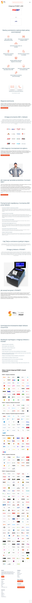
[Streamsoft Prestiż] (28, 422)
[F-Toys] (4, 499)
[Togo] (4, 544)
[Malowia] (14, 555)
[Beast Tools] (4, 482)
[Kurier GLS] (18, 438)
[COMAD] (23, 488)
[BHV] (4, 397)
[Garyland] (14, 502)
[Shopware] (14, 408)
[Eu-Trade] (23, 496)
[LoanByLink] (4, 468)
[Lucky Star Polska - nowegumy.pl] (23, 516)
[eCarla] (18, 493)
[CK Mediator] (14, 564)
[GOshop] (23, 411)
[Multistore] (28, 524)
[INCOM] (18, 507)
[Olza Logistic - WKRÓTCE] (9, 446)
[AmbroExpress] (4, 444)
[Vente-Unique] (28, 391)
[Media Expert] (4, 391)
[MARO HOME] (23, 519)
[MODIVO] (4, 383)
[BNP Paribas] (23, 460)
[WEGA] (14, 547)
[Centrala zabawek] (14, 488)
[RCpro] (23, 533)
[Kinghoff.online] (28, 510)
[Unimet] (18, 544)
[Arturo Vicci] (23, 476)
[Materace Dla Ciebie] (28, 519)
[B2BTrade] (18, 479)
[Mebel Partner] (18, 522)
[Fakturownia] (23, 425)
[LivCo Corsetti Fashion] (18, 516)
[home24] (18, 388)
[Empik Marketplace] (23, 377)
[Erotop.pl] (18, 496)
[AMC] (28, 474)
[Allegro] (4, 377)
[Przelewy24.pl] (23, 457)
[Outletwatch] (4, 530)
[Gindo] (18, 564)
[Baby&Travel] (23, 479)
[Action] (9, 474)
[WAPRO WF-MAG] (4, 416)
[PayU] (14, 457)
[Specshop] (4, 561)
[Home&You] (14, 383)
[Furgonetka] (18, 441)
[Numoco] (14, 527)
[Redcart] (28, 408)
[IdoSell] (23, 405)
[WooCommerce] (18, 405)
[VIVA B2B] (4, 547)
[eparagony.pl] (9, 427)
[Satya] (28, 536)
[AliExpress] (9, 386)
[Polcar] (14, 533)
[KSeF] (28, 427)
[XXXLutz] (14, 394)
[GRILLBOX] (23, 502)
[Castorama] (28, 383)
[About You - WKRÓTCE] (18, 400)
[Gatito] (23, 553)
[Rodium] (18, 536)
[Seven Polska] (4, 538)
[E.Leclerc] (9, 394)
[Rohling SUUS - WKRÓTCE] (4, 446)
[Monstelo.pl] (14, 524)
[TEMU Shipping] (28, 449)
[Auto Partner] (4, 479)
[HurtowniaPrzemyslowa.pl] (28, 505)
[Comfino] (9, 468)
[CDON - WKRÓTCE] (14, 400)
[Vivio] (9, 547)
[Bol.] (9, 391)
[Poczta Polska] (28, 438)
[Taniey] (23, 388)
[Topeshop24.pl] (14, 544)
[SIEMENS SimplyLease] (4, 460)
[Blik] (18, 460)
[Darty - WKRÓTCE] (9, 400)
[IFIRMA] (14, 427)
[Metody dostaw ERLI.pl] (14, 449)
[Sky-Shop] (4, 411)
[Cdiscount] (28, 386)
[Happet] (4, 505)
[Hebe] (14, 386)
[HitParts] (14, 505)
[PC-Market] (14, 422)
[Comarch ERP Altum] (23, 419)
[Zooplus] (23, 394)
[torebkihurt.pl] (23, 558)
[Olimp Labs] (18, 527)
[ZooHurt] (14, 550)
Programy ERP (19, 574)
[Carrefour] (23, 391)
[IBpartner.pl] (9, 558)
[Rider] (14, 536)
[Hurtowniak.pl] (23, 505)
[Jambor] (28, 507)
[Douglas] (18, 386)
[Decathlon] (9, 383)
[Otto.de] (23, 380)
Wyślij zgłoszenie (20, 581)
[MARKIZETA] (18, 519)
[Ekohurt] (4, 496)
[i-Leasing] (18, 466)
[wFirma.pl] (14, 416)
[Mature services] (9, 522)
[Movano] (23, 524)
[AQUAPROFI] (9, 564)
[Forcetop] (28, 499)
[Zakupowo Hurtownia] (18, 561)
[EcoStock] (23, 493)
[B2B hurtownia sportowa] (14, 479)
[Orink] (28, 527)
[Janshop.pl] (4, 510)
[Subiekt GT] (23, 416)
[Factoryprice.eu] (14, 553)
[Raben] (28, 444)
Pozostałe (18, 577)
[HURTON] (4, 564)
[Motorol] (18, 524)
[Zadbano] (23, 444)
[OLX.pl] (18, 377)
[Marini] (14, 519)
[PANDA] (14, 530)
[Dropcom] (9, 493)
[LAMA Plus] (14, 513)
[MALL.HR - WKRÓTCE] (28, 400)
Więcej (3, 576)
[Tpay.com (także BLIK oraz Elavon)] (4, 457)
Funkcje (2, 580)
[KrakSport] (4, 513)
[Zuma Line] (9, 561)
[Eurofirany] (28, 558)
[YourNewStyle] (4, 550)
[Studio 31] (18, 541)
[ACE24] (4, 474)
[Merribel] (28, 561)
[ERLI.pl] (28, 377)
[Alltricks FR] (9, 397)
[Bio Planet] (9, 553)
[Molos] (4, 524)
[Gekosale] (4, 408)
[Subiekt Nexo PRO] (18, 416)
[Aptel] (9, 476)
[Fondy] (14, 463)
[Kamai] (14, 510)
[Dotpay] (9, 457)
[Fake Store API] (14, 561)
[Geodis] (18, 446)
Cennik (2, 591)
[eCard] (4, 463)
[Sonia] (23, 538)
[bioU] (14, 485)
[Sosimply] (28, 538)
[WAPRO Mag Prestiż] (18, 419)
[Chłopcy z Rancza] (18, 488)
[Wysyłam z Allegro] (18, 444)
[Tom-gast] (9, 544)
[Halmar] (28, 502)
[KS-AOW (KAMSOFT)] (4, 422)
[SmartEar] (14, 538)
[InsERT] (4, 433)
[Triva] (18, 425)
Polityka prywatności (3, 596)
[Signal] (9, 538)
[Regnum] (4, 536)
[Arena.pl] (14, 377)
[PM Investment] (9, 533)
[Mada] (4, 519)
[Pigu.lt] (18, 383)
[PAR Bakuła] (18, 530)
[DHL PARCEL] (9, 438)
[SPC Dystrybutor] (4, 541)
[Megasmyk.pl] (23, 522)
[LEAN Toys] (28, 513)
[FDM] (18, 499)
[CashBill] (28, 460)
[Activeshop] (14, 474)
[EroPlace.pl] (14, 496)
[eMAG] (14, 380)
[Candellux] (9, 488)
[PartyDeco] (28, 530)
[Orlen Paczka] (23, 441)
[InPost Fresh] (18, 380)
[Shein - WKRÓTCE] (28, 397)
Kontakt (2, 586)
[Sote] (14, 411)
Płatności (18, 576)
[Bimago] (28, 482)
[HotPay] (14, 460)
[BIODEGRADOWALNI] (4, 485)
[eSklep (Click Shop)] (28, 405)
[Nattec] (4, 527)
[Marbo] (9, 519)
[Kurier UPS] (14, 438)
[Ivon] (23, 507)
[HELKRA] (9, 505)
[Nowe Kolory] (4, 449)
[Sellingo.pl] (4, 405)
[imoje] (18, 463)
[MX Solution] (14, 522)
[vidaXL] (28, 544)
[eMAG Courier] (4, 452)
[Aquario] (14, 476)
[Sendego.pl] (4, 438)
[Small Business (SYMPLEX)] (23, 422)
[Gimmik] (18, 502)
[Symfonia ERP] (14, 425)
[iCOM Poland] (4, 507)
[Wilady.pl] (23, 547)
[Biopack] (9, 485)
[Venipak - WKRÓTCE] (28, 446)
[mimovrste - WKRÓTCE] (23, 400)
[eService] (9, 463)
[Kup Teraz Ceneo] (4, 380)
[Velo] (23, 544)
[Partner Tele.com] (23, 530)
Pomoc (2, 592)
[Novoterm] (14, 558)
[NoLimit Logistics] (9, 444)
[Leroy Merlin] (9, 388)
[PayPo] (14, 466)
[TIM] (28, 541)
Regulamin (2, 593)
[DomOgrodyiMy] (4, 493)
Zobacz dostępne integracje (5, 155)
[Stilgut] (14, 541)
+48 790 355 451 (19, 584)
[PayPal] (18, 457)
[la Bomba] (9, 513)
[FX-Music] (9, 502)
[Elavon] (14, 468)
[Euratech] (28, 496)
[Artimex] (18, 476)
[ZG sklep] (9, 550)
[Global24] (23, 446)
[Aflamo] (4, 558)
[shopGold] (18, 408)
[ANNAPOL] (4, 476)
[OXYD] (9, 530)
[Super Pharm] (4, 394)
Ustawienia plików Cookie (4, 587)
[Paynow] (28, 463)
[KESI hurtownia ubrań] (23, 510)
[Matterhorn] (4, 522)
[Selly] (18, 411)
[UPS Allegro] (14, 444)
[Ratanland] (18, 558)
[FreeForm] (4, 502)
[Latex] (23, 513)
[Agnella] (18, 550)
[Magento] (9, 405)
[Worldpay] (9, 460)
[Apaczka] (9, 441)
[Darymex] (4, 491)
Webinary (2, 584)
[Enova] (28, 419)
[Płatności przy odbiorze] (9, 466)
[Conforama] (18, 391)
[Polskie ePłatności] (4, 466)
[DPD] (23, 438)
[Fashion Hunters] (14, 499)
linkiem (2, 192)
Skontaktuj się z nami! (4, 194)
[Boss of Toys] (28, 485)
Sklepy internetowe (19, 573)
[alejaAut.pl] (23, 550)
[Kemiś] (18, 510)
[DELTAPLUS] (23, 561)
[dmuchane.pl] (28, 491)
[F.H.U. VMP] (9, 499)
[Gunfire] (28, 553)
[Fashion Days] (14, 391)
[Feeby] (18, 553)
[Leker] (9, 516)
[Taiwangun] (23, 541)
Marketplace (18, 571)
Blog (1, 585)
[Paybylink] (28, 466)
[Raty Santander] (28, 457)
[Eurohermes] (14, 446)
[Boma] (23, 485)
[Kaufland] (28, 380)
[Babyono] (28, 479)
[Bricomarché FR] (28, 394)
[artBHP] (4, 553)
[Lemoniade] (14, 516)
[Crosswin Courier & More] (23, 449)
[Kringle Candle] (9, 555)
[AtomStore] (9, 411)
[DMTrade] (23, 491)
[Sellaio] (28, 411)
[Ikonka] (14, 507)
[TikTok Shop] (23, 397)
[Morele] (23, 383)
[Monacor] (9, 524)
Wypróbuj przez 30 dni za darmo (17, 2)
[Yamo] (28, 547)
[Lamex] (18, 513)
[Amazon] (9, 380)
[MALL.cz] (28, 388)
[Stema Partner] (9, 541)
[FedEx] (14, 441)
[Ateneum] (28, 476)
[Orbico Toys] (23, 527)
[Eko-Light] (28, 493)
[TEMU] (4, 388)
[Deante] (9, 491)
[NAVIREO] (9, 416)
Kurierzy (18, 575)
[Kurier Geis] (4, 441)
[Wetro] (18, 547)
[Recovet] (28, 533)
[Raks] (18, 422)
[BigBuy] (23, 482)
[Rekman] (28, 555)
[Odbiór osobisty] (28, 441)
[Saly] (9, 408)
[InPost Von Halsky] (18, 397)
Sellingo (2, 582)
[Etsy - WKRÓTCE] (23, 386)
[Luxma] (28, 516)
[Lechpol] (4, 516)
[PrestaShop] (14, 405)
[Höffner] (18, 394)
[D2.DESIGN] (28, 488)
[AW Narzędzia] (9, 479)
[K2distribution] (9, 510)
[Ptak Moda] (18, 533)
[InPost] (9, 449)
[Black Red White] (4, 386)
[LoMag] (9, 422)
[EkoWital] (9, 496)
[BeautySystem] (9, 482)
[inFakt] (28, 425)
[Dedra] (14, 491)
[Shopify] (23, 408)
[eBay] (9, 377)
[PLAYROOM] (4, 533)
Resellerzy (2, 581)
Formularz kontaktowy (21, 587)
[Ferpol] (18, 491)
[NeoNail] (9, 527)
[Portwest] (23, 555)
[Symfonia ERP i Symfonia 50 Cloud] (28, 416)
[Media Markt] (14, 388)
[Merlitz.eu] (28, 522)
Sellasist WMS (2, 583)
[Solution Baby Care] (18, 538)
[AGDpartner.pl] (23, 474)
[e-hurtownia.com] (14, 493)
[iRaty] (23, 466)
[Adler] (18, 474)
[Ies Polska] (9, 507)
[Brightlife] (4, 488)
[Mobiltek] (23, 463)
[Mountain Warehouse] (14, 397)
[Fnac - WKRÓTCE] (4, 400)
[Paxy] (18, 449)
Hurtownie (18, 572)
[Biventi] (18, 485)
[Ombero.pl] (18, 555)
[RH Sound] (9, 536)
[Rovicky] (23, 536)
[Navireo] (23, 427)
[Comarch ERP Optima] (4, 419)
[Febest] (23, 499)
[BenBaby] (18, 482)
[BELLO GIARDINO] (14, 482)
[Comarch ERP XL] (9, 419)
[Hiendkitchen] (4, 555)
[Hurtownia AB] (18, 505)
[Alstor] (28, 550)
